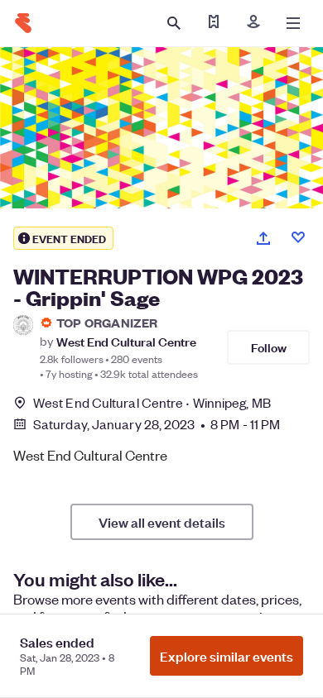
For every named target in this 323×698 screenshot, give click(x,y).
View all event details (162, 522)
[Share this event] (263, 238)
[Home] (23, 23)
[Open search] (173, 23)
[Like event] (298, 237)
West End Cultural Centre (126, 341)
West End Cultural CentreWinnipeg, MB (152, 402)
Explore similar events (226, 656)
